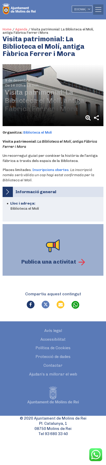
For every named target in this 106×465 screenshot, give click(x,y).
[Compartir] (96, 118)
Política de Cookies (53, 348)
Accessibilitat (53, 339)
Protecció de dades (53, 356)
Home (7, 29)
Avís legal (53, 330)
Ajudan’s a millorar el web (53, 374)
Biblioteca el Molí (37, 132)
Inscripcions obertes (50, 170)
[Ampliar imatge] (88, 118)
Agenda (21, 29)
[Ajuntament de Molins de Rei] (30, 6)
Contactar (53, 365)
